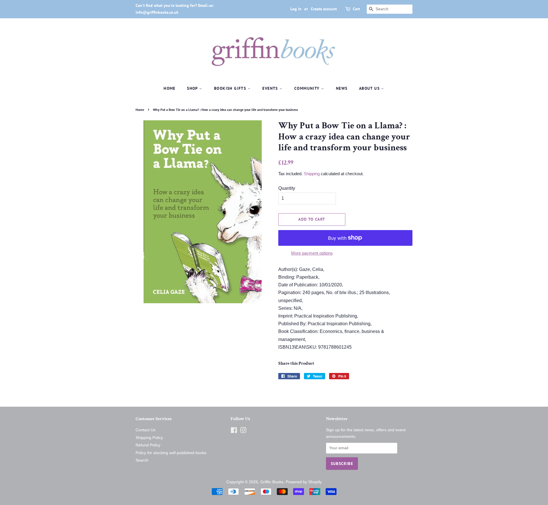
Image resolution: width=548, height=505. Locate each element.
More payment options (312, 253)
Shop (193, 88)
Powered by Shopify (304, 482)
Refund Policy (148, 445)
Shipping (312, 173)
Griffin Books (271, 482)
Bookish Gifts (231, 88)
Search (142, 460)
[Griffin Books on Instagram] (243, 431)
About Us (370, 88)
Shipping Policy (149, 438)
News (342, 88)
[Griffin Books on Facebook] (234, 431)
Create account (324, 8)
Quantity (286, 188)
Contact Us (146, 430)
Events (270, 88)
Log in (295, 8)
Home (170, 88)
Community (307, 88)
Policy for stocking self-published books (171, 453)
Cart (356, 8)
